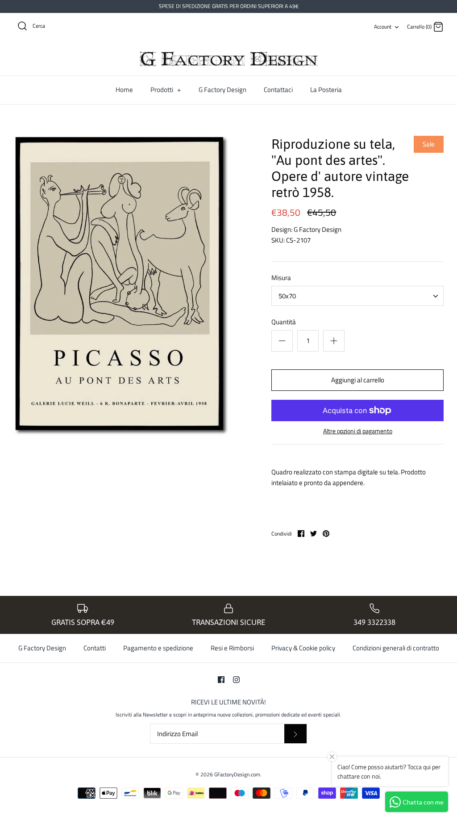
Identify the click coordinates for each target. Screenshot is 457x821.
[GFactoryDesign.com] (228, 59)
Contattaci (278, 89)
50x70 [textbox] (287, 296)
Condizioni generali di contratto (396, 648)
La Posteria (326, 89)
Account (382, 26)
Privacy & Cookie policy (303, 648)
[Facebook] (221, 679)
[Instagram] (236, 679)
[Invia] (295, 733)
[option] (120, 286)
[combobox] (357, 296)
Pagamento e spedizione (158, 648)
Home (124, 89)
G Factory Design (222, 89)
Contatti (94, 648)
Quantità (283, 322)
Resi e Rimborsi (232, 648)
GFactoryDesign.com (237, 774)
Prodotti (165, 89)
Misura (281, 277)
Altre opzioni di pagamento (357, 431)
